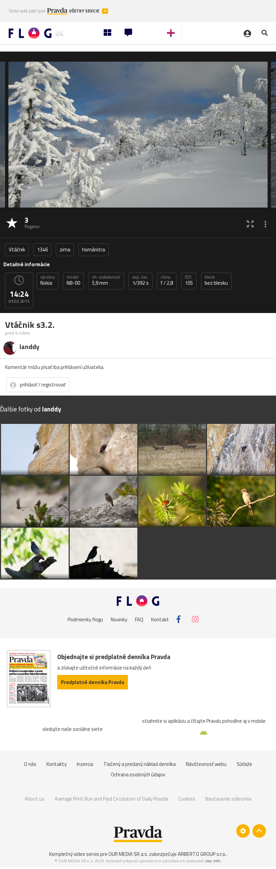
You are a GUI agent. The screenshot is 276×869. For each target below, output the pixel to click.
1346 (42, 249)
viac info (212, 861)
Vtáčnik (17, 249)
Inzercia (85, 764)
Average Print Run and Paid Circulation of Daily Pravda (111, 798)
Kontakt (160, 619)
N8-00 (73, 280)
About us (34, 798)
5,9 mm (106, 280)
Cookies (186, 798)
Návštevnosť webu (206, 764)
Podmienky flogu (85, 619)
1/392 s (140, 280)
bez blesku (216, 280)
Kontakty (56, 764)
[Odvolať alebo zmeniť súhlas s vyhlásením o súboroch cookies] (243, 831)
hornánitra (93, 249)
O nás (30, 764)
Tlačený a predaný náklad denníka (139, 764)
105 (189, 280)
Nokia (47, 280)
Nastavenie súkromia (228, 798)
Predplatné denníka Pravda (92, 682)
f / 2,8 (167, 280)
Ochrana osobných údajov (138, 774)
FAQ (139, 619)
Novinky (119, 619)
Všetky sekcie (84, 11)
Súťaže (244, 764)
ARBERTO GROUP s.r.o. (202, 854)
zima (65, 249)
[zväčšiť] (250, 223)
